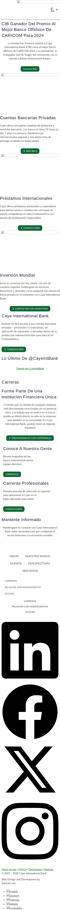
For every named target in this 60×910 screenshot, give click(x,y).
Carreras (11, 581)
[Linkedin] (30, 681)
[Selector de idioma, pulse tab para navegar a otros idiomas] (54, 9)
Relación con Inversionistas (23, 587)
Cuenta (16, 563)
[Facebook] (30, 739)
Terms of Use (9, 869)
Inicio (14, 556)
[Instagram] (30, 862)
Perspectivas (39, 563)
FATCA (22, 869)
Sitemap (48, 869)
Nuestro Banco (37, 556)
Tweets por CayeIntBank (30, 368)
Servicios (30, 570)
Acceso (9, 593)
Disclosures (35, 869)
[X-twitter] (30, 796)
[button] (3, 9)
